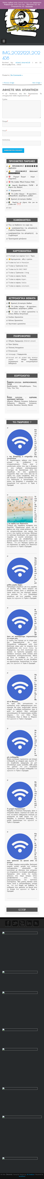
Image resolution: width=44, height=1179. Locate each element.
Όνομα (4, 121)
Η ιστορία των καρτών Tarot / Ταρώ (21, 256)
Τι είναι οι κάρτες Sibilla (17, 283)
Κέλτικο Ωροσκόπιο (15, 320)
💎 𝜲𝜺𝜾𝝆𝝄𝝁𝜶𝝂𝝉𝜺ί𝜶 (14, 190)
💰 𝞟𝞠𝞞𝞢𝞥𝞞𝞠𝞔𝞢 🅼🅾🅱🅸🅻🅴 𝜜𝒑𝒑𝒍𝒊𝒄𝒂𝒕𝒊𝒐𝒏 (23, 167)
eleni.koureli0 (23, 63)
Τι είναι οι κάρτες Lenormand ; (19, 286)
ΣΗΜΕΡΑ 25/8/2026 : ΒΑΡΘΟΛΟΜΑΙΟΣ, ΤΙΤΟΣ (22, 383)
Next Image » (37, 83)
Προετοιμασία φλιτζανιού (17, 239)
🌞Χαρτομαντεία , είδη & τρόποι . (20, 259)
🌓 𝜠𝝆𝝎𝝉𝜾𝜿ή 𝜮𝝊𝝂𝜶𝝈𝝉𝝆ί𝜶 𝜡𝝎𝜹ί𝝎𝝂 (20, 199)
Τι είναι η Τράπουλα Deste (18, 266)
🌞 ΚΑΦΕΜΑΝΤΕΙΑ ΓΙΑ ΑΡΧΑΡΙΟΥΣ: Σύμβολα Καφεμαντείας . (23, 229)
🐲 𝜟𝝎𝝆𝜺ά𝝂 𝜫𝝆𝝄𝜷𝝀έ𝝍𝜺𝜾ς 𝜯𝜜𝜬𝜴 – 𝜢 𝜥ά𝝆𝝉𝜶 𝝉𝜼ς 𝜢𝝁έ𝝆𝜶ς (23, 186)
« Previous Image (8, 83)
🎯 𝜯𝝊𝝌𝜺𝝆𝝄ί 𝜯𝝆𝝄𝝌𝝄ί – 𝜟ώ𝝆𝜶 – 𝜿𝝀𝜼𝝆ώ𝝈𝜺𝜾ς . (23, 178)
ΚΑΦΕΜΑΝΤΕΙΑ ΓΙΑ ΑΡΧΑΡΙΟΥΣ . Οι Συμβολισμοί (23, 234)
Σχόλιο (4, 99)
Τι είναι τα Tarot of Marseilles (18, 263)
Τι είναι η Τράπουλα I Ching (18, 273)
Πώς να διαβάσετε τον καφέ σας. (20, 225)
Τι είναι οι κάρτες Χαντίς (17, 276)
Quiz (9, 208)
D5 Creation (30, 1174)
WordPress (22, 1176)
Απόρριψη (29, 6)
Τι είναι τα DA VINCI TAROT (17, 269)
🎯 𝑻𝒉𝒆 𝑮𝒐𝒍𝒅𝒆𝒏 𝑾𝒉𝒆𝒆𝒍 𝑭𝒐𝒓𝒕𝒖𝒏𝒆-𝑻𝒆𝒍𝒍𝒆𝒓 (21, 182)
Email (4, 131)
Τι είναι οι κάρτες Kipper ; (17, 279)
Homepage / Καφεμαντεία (17, 354)
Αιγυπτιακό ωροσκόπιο (17, 324)
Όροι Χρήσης (13, 344)
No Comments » (17, 75)
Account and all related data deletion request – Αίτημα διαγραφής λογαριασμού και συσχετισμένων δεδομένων (23, 360)
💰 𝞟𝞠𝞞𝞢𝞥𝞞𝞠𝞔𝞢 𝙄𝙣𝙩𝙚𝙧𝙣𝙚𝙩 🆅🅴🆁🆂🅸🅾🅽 (23, 172)
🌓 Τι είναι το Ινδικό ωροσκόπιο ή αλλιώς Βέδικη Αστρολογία (23, 313)
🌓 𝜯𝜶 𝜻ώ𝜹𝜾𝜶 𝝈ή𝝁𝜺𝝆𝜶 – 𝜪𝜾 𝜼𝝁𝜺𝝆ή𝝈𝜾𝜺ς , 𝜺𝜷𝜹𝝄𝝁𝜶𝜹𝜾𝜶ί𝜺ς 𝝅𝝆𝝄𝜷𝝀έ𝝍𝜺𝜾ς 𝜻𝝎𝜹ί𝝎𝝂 (23, 195)
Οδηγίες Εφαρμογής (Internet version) (22, 341)
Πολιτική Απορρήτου (16, 348)
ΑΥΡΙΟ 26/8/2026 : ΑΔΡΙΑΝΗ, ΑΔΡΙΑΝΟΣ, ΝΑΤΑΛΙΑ (22, 398)
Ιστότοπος (6, 140)
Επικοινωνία (12, 351)
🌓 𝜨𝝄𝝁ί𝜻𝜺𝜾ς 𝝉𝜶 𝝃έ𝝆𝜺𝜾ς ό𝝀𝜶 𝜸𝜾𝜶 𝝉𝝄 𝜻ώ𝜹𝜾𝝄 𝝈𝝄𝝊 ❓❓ (23, 203)
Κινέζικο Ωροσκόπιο (15, 317)
